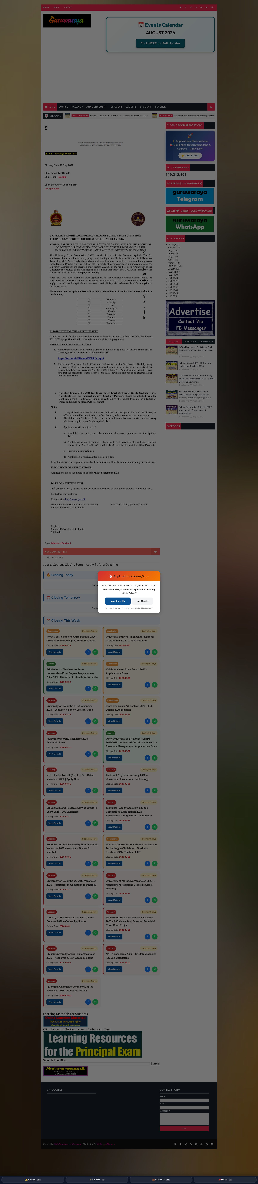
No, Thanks (142, 601)
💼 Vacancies (160, 1180)
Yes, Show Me (118, 601)
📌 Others (224, 1180)
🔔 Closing (32, 1180)
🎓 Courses (96, 1180)
